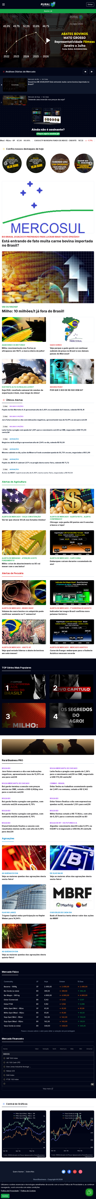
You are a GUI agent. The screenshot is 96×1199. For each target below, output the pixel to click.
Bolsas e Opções (16, 406)
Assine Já (48, 11)
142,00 (47, 1017)
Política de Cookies (28, 1191)
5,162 (46, 1004)
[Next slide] (90, 163)
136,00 (82, 1017)
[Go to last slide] (5, 163)
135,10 (82, 1021)
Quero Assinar (18, 1172)
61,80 (46, 1013)
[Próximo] (91, 71)
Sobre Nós (30, 1172)
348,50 (47, 1026)
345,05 (83, 1026)
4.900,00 (48, 995)
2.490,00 (48, 987)
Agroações (14, 439)
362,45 (83, 991)
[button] (24, 686)
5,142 (46, 1000)
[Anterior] (85, 71)
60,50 (82, 1013)
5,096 (82, 1004)
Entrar (90, 4)
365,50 (47, 991)
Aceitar (5, 1196)
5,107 (82, 1000)
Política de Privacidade (10, 1191)
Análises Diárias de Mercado (20, 71)
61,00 (46, 1008)
